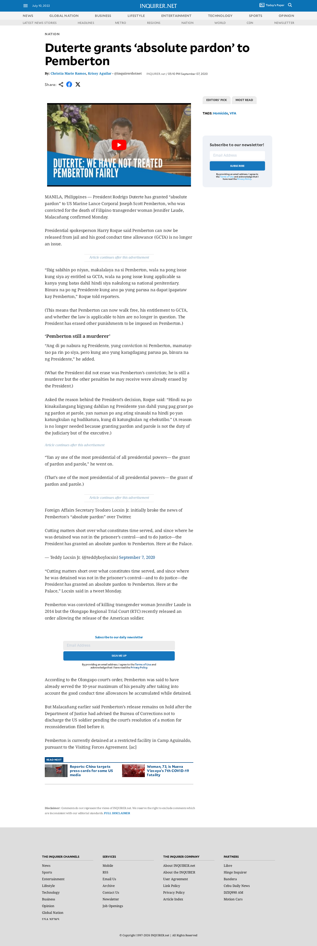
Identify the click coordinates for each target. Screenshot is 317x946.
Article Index (173, 899)
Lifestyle (48, 885)
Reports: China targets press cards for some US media (91, 770)
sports (255, 15)
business (103, 15)
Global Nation (52, 912)
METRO (120, 23)
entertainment (176, 15)
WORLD (220, 23)
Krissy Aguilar (99, 73)
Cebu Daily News (237, 885)
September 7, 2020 (137, 557)
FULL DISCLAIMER (117, 813)
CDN (250, 23)
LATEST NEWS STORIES (40, 23)
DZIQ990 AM (233, 892)
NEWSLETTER (284, 23)
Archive (109, 885)
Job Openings (113, 906)
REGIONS (154, 23)
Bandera (230, 879)
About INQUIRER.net (179, 865)
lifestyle (136, 15)
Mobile (108, 865)
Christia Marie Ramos (68, 73)
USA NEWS (50, 919)
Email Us (109, 879)
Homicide (220, 113)
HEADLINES (86, 23)
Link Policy (171, 885)
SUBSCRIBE (237, 166)
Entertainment (53, 879)
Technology (51, 892)
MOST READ (244, 100)
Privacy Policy (139, 667)
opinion (286, 15)
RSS (105, 872)
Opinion (48, 906)
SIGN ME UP (119, 655)
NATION (187, 23)
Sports (47, 872)
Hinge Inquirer (235, 872)
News (28, 15)
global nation (64, 15)
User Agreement (175, 879)
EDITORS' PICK (216, 100)
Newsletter (111, 899)
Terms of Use (143, 664)
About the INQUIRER (179, 872)
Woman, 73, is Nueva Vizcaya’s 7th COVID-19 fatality (168, 770)
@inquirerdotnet (128, 73)
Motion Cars (233, 899)
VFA (233, 113)
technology (220, 15)
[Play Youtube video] (119, 145)
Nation (52, 34)
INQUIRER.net (155, 74)
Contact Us (111, 892)
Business (48, 899)
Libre (228, 865)
